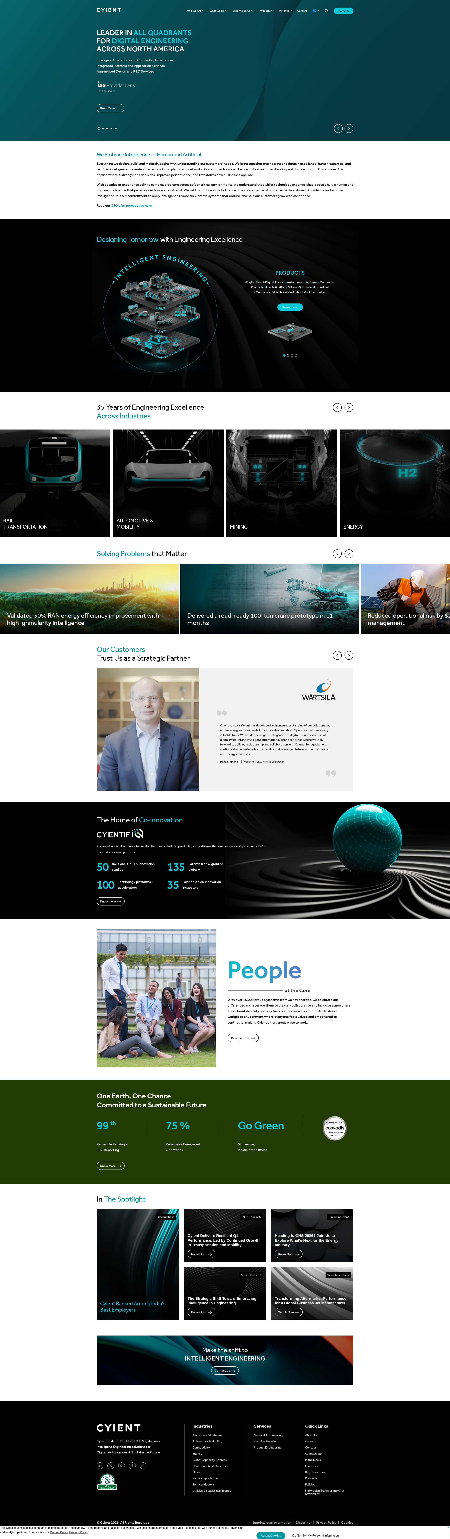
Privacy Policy (326, 1523)
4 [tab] (296, 355)
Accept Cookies (271, 1535)
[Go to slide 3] (107, 128)
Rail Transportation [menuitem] (205, 1478)
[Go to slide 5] (116, 128)
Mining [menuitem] (196, 1472)
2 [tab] (288, 355)
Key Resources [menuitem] (315, 1472)
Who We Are (194, 10)
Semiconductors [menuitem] (203, 1484)
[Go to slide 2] (103, 128)
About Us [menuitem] (311, 1435)
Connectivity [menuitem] (201, 1447)
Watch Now (286, 1312)
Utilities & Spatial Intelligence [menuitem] (211, 1490)
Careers (302, 10)
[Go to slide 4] (111, 128)
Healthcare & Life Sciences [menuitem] (210, 1466)
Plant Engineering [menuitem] (266, 1441)
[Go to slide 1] (99, 128)
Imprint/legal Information (272, 1523)
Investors (265, 10)
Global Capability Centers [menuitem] (209, 1459)
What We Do (217, 10)
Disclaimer (304, 1523)
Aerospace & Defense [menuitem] (207, 1435)
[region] (225, 1532)
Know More (199, 1254)
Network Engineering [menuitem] (268, 1435)
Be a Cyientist (240, 1038)
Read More (107, 108)
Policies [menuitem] (310, 1484)
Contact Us (344, 10)
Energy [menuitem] (197, 1453)
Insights (284, 10)
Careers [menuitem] (310, 1441)
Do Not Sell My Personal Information (315, 1535)
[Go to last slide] (338, 128)
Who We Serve (242, 10)
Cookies (347, 1523)
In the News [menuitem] (313, 1459)
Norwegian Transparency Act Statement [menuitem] (324, 1492)
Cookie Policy (59, 1532)
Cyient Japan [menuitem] (314, 1453)
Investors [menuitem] (311, 1466)
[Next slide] (349, 128)
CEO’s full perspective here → (133, 205)
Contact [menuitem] (310, 1447)
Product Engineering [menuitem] (268, 1447)
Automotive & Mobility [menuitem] (207, 1441)
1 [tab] (284, 355)
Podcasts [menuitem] (311, 1478)
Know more (290, 307)
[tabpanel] (290, 305)
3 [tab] (292, 355)
